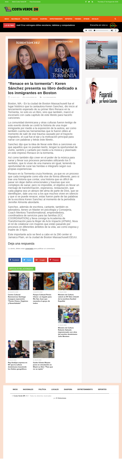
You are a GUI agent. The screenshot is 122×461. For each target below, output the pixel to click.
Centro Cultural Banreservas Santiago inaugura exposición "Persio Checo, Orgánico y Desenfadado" (18, 299)
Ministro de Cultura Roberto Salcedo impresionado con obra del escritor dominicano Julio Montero (67, 332)
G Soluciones (61, 398)
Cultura (46, 97)
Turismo (78, 19)
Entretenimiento (56, 19)
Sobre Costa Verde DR (19, 2)
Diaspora (43, 19)
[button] (115, 19)
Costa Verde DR (31, 97)
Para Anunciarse (35, 2)
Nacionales (15, 19)
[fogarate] (101, 91)
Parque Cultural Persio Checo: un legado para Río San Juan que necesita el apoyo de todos (42, 299)
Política (26, 19)
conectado (29, 248)
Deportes (68, 19)
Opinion (86, 19)
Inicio (6, 2)
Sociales (95, 19)
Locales (34, 19)
